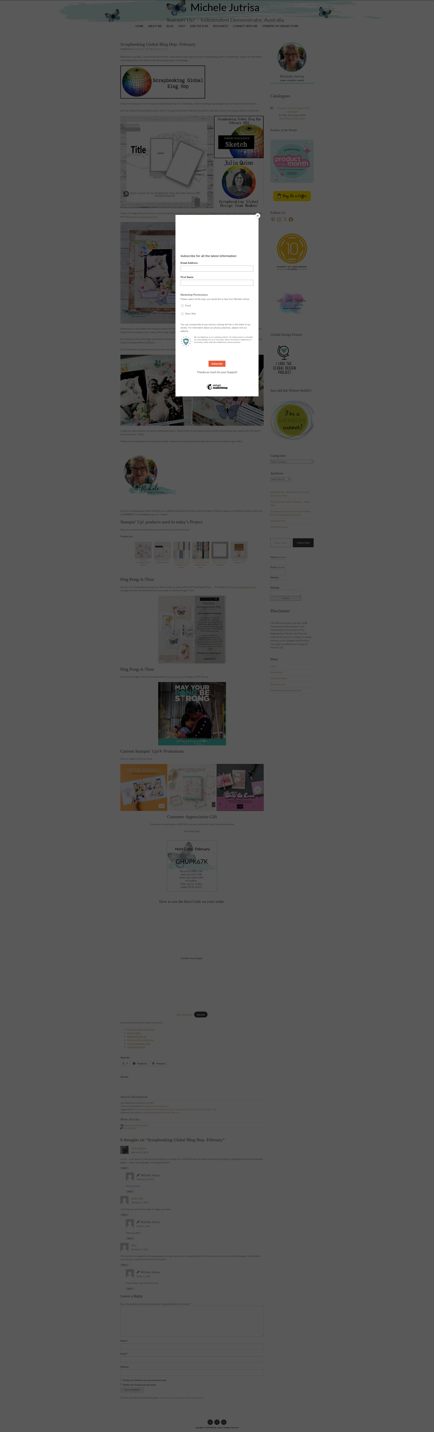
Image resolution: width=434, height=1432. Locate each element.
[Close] (257, 215)
